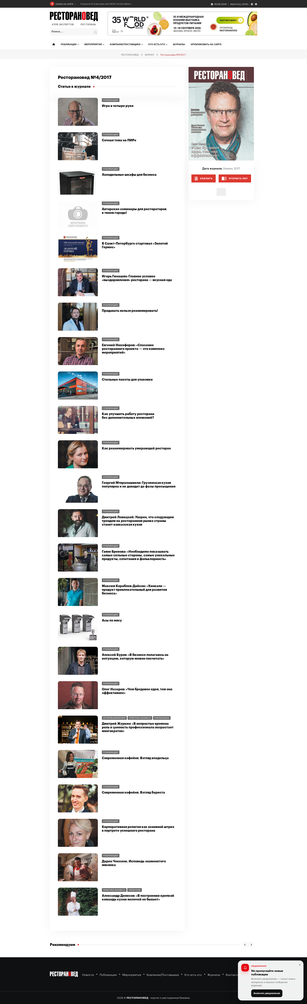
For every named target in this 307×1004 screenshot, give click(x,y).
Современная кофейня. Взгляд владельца (135, 758)
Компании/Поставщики (125, 44)
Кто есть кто (156, 44)
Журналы (179, 44)
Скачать (206, 178)
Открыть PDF (238, 178)
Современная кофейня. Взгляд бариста (133, 792)
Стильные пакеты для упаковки (127, 379)
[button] (245, 945)
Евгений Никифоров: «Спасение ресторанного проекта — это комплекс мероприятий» (133, 348)
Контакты (232, 974)
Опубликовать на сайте (206, 44)
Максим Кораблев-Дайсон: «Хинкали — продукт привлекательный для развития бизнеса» (134, 589)
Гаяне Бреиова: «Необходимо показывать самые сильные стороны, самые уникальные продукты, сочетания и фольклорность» (138, 555)
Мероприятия (93, 44)
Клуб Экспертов (63, 24)
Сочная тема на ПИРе (119, 140)
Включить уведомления (267, 993)
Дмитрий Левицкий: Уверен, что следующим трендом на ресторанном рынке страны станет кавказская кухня (138, 521)
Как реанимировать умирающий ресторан (136, 448)
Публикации (68, 44)
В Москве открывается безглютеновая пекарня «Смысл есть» (110, 3)
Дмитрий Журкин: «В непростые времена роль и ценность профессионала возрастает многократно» (137, 727)
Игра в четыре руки (118, 106)
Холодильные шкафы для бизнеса (129, 174)
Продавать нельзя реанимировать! (130, 310)
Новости (88, 974)
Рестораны (88, 24)
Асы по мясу (112, 620)
